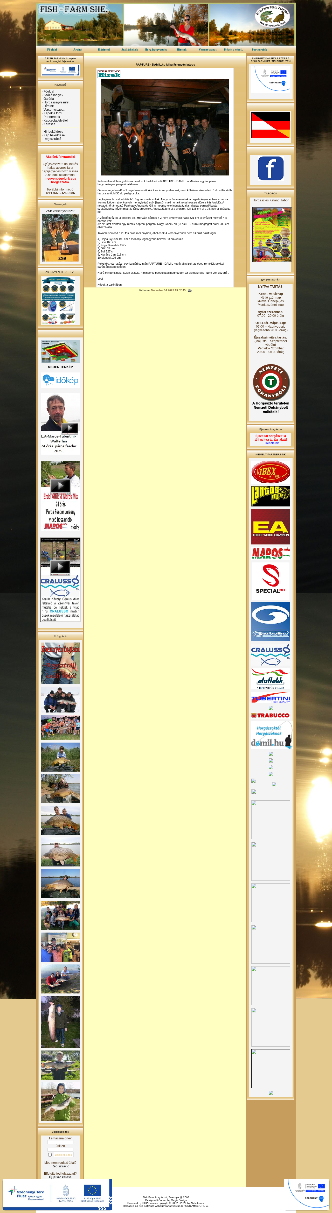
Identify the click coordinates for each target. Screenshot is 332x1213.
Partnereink (259, 49)
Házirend (104, 49)
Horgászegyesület (156, 49)
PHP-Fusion (149, 1203)
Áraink (77, 49)
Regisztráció (52, 139)
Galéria (49, 99)
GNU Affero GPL (195, 1205)
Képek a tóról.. (233, 49)
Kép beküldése (54, 135)
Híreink (181, 49)
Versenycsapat (208, 49)
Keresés (49, 124)
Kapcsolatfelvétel (56, 120)
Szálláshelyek (129, 49)
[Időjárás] (60, 387)
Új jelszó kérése (60, 1177)
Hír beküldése (53, 131)
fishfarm (144, 290)
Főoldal (52, 49)
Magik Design (179, 1200)
